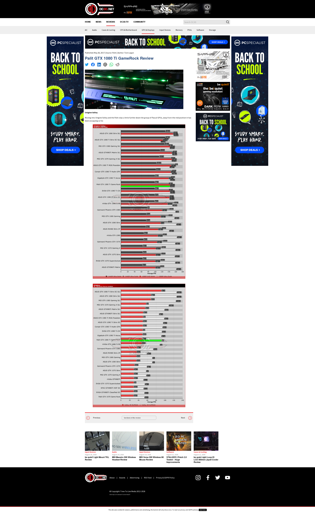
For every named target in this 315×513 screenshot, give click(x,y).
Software (200, 33)
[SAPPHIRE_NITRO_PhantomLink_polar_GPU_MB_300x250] (213, 68)
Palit (114, 56)
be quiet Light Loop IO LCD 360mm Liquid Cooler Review (206, 463)
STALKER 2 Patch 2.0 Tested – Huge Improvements (176, 463)
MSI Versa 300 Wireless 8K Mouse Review (151, 461)
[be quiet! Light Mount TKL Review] (97, 444)
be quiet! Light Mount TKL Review (97, 461)
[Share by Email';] (105, 68)
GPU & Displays (148, 33)
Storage (212, 33)
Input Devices (165, 33)
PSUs (189, 33)
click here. (202, 510)
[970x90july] (157, 45)
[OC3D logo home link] (99, 10)
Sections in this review (132, 421)
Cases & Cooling (108, 33)
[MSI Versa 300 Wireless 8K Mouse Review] (151, 444)
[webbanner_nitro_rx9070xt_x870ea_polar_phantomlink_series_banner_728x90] (176, 9)
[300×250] (213, 130)
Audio (94, 33)
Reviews (110, 25)
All (86, 33)
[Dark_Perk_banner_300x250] (213, 99)
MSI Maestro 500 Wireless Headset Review (124, 461)
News (98, 25)
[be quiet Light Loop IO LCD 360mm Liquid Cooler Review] (206, 444)
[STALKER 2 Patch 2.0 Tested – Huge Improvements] (178, 444)
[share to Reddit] (117, 68)
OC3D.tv (124, 25)
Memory (179, 33)
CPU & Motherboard (128, 33)
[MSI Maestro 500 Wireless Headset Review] (124, 444)
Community (139, 25)
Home (88, 25)
